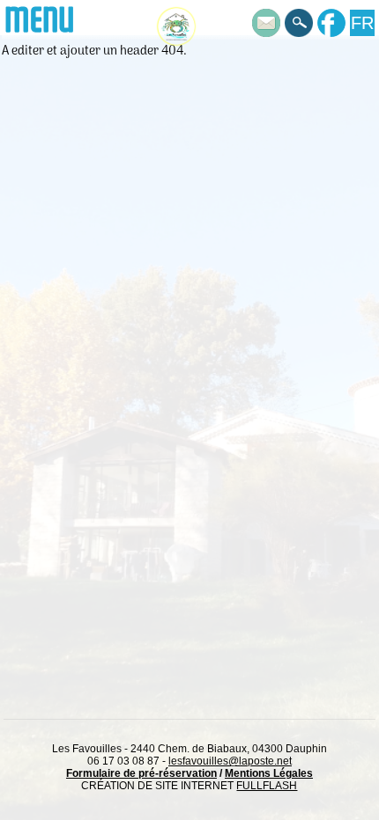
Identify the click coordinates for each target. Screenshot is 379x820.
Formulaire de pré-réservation (141, 773)
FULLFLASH (266, 786)
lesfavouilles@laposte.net (230, 761)
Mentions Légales (269, 773)
